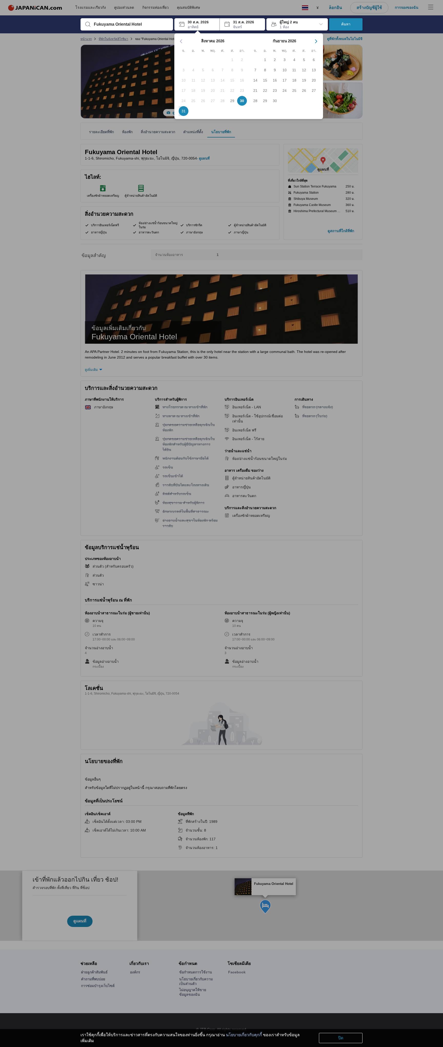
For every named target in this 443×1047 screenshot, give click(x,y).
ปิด (340, 1038)
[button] (197, 24)
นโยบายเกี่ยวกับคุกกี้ (244, 1035)
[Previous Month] (181, 41)
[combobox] (131, 24)
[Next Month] (316, 41)
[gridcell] (232, 60)
